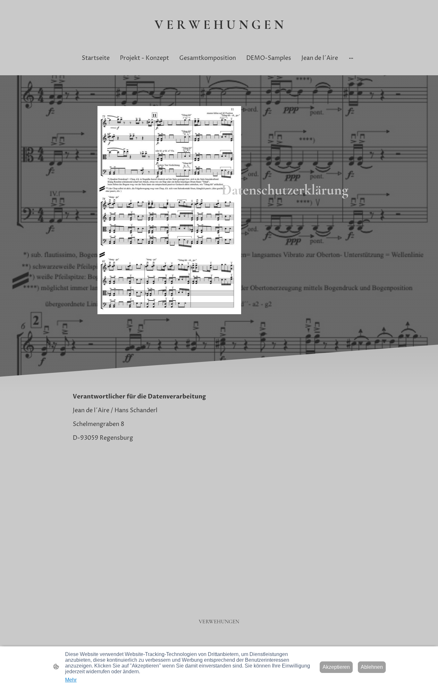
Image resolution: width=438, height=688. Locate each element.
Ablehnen (372, 667)
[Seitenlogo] (219, 37)
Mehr (71, 680)
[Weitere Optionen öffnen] (351, 58)
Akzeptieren (336, 667)
